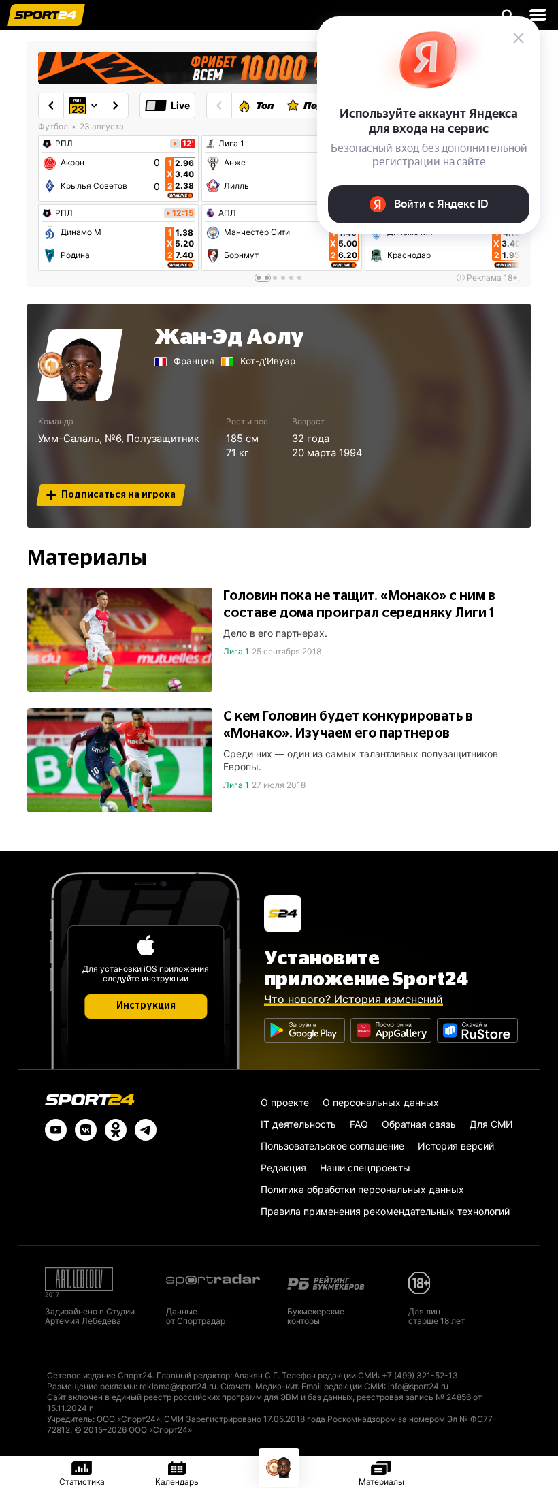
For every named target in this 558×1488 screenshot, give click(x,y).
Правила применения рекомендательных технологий (385, 1211)
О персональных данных (381, 1102)
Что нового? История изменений (353, 999)
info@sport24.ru (418, 1386)
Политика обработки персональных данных (362, 1189)
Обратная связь (419, 1124)
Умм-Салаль (68, 438)
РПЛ (64, 143)
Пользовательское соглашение (332, 1146)
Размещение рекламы (91, 1386)
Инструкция (146, 1006)
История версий (456, 1146)
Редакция (283, 1167)
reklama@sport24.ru (178, 1386)
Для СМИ (491, 1124)
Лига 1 (231, 143)
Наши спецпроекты (365, 1167)
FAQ (359, 1124)
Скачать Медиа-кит (258, 1386)
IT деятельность (298, 1124)
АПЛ (227, 213)
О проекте (285, 1102)
